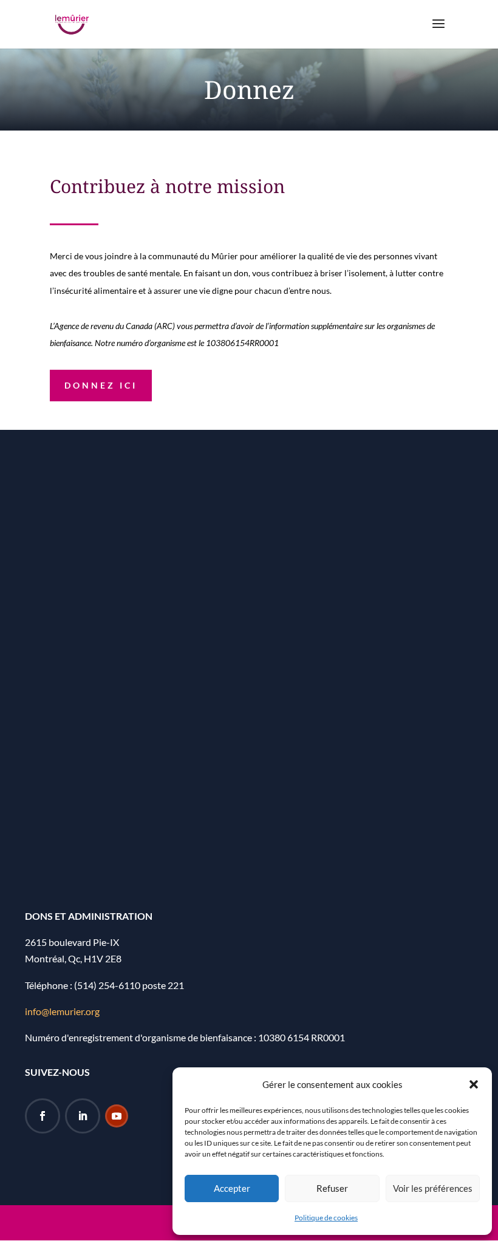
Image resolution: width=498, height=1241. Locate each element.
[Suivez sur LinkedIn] (82, 1116)
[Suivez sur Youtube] (116, 1115)
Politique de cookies (326, 1217)
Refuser (332, 1188)
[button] (474, 1084)
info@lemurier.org (62, 1011)
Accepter (232, 1188)
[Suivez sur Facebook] (42, 1116)
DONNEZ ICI (100, 385)
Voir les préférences (432, 1188)
